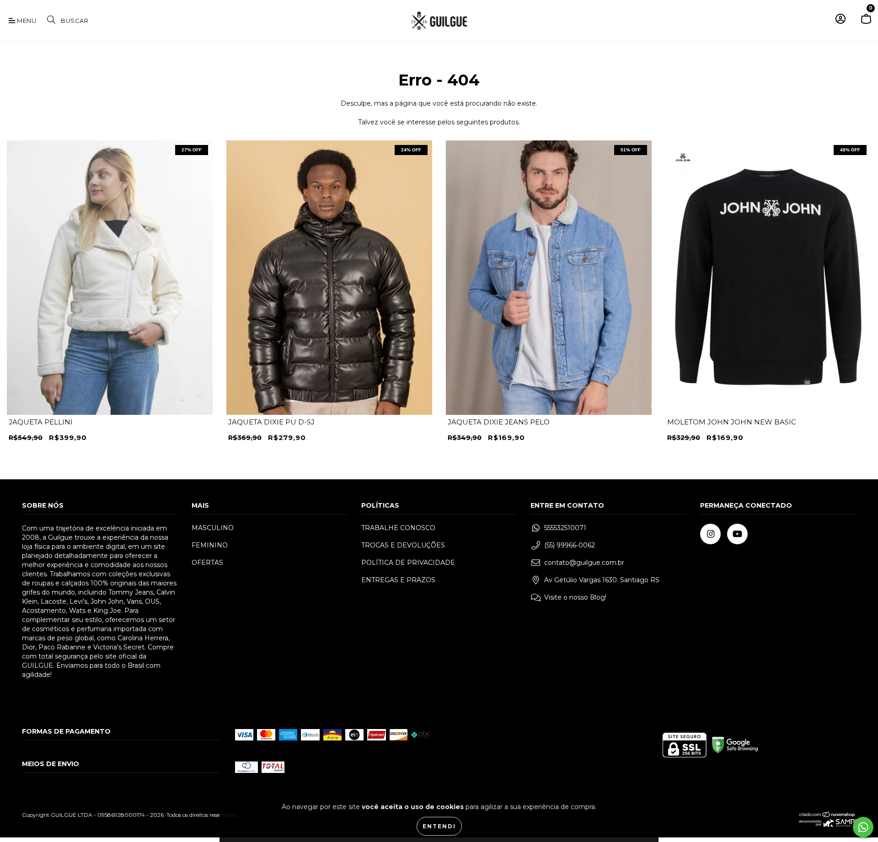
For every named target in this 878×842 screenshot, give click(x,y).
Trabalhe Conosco (398, 528)
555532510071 (565, 528)
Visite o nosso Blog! (575, 597)
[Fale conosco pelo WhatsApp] (863, 827)
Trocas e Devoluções (403, 545)
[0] (866, 22)
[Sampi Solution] (827, 824)
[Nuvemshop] (827, 815)
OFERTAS (207, 562)
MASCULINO (213, 528)
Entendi (439, 826)
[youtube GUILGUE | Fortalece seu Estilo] (737, 534)
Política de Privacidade (408, 562)
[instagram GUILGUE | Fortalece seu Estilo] (710, 534)
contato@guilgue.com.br (584, 562)
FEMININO (210, 545)
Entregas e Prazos (398, 580)
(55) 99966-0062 (569, 545)
